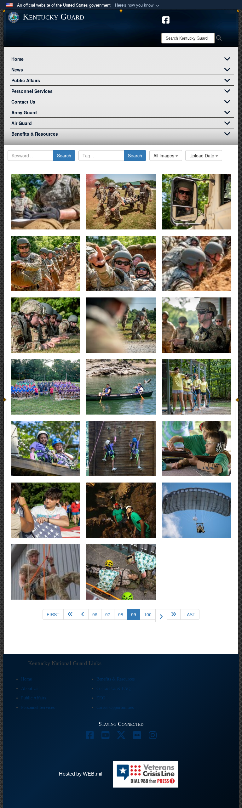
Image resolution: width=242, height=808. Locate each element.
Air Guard (21, 123)
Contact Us (23, 102)
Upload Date (202, 155)
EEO (100, 698)
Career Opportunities (115, 707)
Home (17, 59)
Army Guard (24, 112)
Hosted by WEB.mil (80, 774)
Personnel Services (32, 91)
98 (120, 614)
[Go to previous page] (83, 614)
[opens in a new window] (166, 19)
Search (64, 155)
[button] (137, 5)
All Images (164, 155)
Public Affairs (25, 80)
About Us (29, 688)
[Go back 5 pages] (70, 614)
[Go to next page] (161, 615)
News (17, 69)
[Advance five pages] (174, 614)
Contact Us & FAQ (113, 688)
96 (94, 614)
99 (135, 614)
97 (107, 614)
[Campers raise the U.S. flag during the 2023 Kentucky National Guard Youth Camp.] (45, 510)
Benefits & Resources (34, 134)
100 (148, 614)
